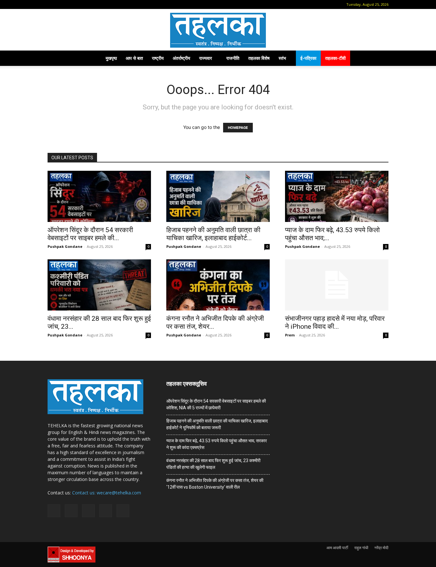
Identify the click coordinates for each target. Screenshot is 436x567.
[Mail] (72, 4)
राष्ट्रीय (158, 58)
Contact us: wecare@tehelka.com (106, 493)
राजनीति (232, 58)
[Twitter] (93, 4)
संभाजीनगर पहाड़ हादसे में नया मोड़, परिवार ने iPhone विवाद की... (335, 322)
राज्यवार (205, 58)
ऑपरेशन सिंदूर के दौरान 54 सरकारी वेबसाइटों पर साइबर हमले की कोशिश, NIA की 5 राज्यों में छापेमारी (216, 404)
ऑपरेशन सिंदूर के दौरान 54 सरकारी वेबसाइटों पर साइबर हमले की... (90, 234)
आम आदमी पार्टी (337, 547)
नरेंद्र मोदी (381, 547)
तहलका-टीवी (335, 58)
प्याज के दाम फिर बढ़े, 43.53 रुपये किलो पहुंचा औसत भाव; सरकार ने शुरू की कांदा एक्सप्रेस (216, 444)
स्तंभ (282, 58)
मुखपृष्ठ (111, 58)
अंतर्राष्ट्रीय (181, 58)
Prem (290, 335)
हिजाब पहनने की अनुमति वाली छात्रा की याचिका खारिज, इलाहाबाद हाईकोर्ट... (213, 234)
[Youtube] (104, 4)
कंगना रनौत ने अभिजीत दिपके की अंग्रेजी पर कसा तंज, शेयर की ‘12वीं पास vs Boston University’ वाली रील (214, 484)
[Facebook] (62, 4)
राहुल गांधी (361, 547)
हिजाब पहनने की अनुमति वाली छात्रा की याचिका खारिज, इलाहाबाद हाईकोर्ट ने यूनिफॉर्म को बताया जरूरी (217, 424)
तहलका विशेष (259, 58)
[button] (52, 4)
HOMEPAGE (238, 127)
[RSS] (83, 4)
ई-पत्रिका (308, 58)
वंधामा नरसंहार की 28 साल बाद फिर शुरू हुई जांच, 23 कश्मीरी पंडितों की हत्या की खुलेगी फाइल (213, 464)
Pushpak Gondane (65, 246)
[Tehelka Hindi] (218, 30)
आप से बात (134, 58)
